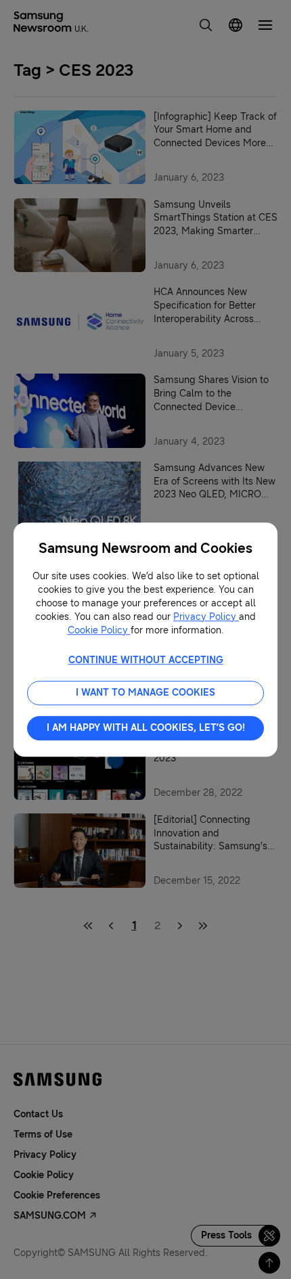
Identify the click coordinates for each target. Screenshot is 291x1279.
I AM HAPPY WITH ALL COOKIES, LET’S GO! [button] (146, 728)
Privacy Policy (206, 617)
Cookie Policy (99, 630)
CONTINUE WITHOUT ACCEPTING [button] (145, 660)
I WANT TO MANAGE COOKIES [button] (145, 692)
